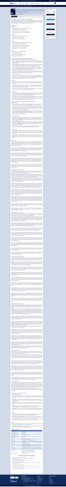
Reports (27, 3)
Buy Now (50, 14)
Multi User (48, 12)
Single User (48, 11)
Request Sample (51, 19)
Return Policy (51, 483)
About (23, 3)
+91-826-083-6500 (26, 477)
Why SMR (38, 477)
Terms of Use (51, 479)
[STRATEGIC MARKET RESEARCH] (13, 3)
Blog (38, 483)
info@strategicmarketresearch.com (28, 478)
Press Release (39, 482)
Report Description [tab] (14, 16)
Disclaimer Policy (51, 482)
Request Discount (51, 29)
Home (20, 3)
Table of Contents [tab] (20, 16)
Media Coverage (39, 479)
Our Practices (32, 3)
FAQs (50, 477)
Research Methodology (40, 478)
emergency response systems (34, 192)
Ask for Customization (50, 34)
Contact (42, 3)
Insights (38, 3)
